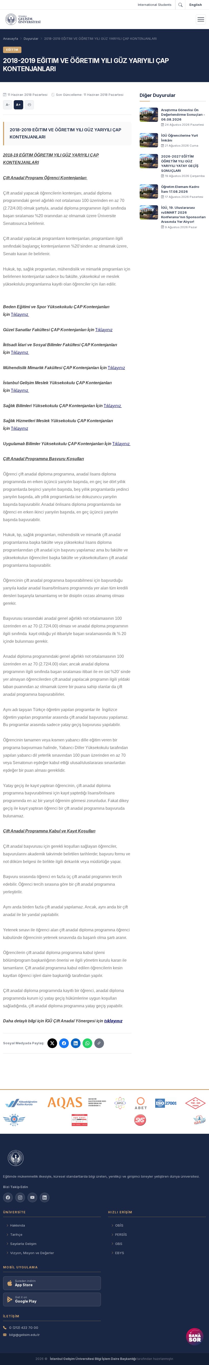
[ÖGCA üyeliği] (14, 1120)
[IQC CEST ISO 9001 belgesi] (80, 1120)
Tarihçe (16, 1234)
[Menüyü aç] (201, 19)
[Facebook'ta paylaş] (64, 1043)
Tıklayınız (20, 314)
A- (8, 104)
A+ (18, 104)
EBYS (119, 1253)
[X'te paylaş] (52, 1043)
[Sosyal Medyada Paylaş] (99, 1043)
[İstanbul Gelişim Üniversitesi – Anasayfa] (23, 19)
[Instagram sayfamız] (20, 1197)
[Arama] (180, 5)
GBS (118, 1244)
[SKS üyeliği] (140, 1120)
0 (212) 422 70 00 (23, 1327)
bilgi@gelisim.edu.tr (24, 1335)
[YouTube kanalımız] (32, 1197)
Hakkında (17, 1225)
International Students (155, 5)
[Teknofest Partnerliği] (199, 1120)
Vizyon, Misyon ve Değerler (32, 1253)
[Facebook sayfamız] (8, 1197)
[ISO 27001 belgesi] (165, 1103)
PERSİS (121, 1234)
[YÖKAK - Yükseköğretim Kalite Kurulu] (21, 1103)
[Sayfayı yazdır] (29, 104)
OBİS (119, 1225)
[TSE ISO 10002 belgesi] (195, 1103)
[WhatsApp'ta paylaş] (87, 1043)
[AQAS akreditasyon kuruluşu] (77, 1103)
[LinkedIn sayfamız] (44, 1197)
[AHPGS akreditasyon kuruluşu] (120, 1103)
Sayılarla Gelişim (23, 1244)
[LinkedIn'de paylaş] (76, 1043)
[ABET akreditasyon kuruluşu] (141, 1103)
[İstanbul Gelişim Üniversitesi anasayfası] (104, 1158)
